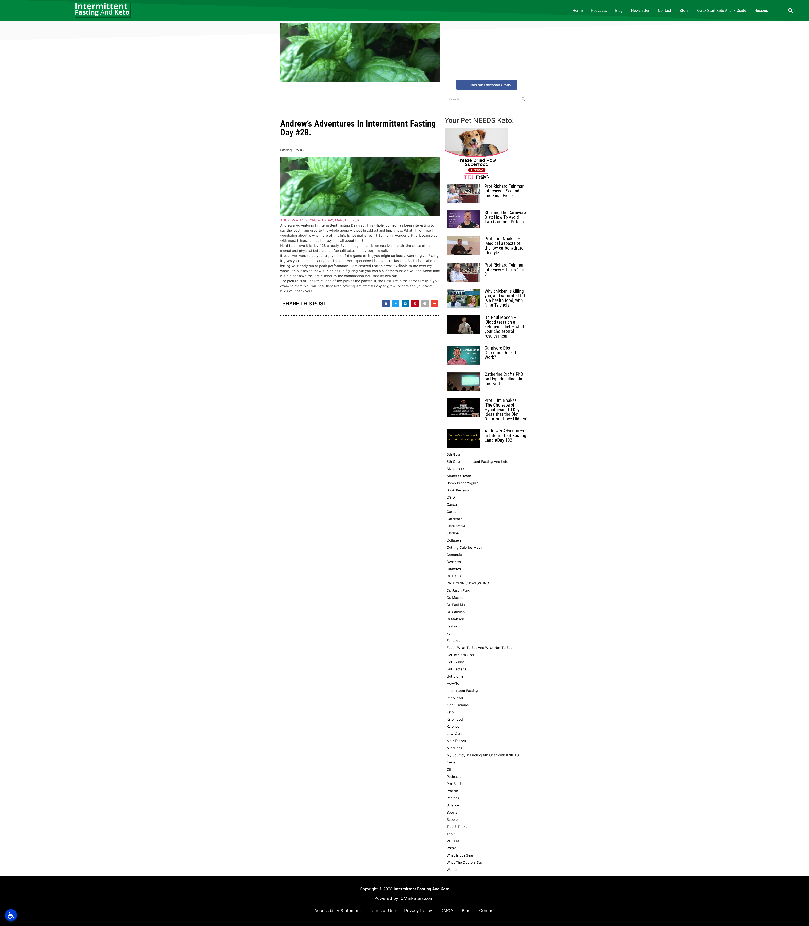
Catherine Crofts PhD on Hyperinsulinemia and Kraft (504, 379)
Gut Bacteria (456, 669)
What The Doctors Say (465, 862)
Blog (619, 10)
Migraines (454, 748)
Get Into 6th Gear (460, 655)
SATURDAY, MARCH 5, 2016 (338, 220)
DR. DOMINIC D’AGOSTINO (468, 583)
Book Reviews (458, 490)
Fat (449, 633)
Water (451, 848)
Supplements (457, 819)
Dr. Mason (455, 597)
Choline (453, 533)
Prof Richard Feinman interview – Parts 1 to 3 (505, 269)
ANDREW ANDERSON (297, 220)
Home (577, 10)
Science (453, 805)
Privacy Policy (418, 910)
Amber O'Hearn (459, 476)
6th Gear (454, 454)
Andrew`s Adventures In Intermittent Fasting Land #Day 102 (505, 435)
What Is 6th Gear (460, 855)
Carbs (451, 512)
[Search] (523, 99)
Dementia (454, 554)
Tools (451, 834)
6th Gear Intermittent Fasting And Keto (477, 461)
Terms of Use (383, 910)
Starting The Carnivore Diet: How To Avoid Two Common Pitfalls (505, 217)
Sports (452, 812)
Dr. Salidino (456, 612)
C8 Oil (452, 497)
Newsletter (640, 10)
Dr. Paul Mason (458, 605)
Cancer (452, 504)
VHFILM (453, 841)
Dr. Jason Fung (458, 590)
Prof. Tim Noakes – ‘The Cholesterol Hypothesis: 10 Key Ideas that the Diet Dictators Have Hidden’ (506, 410)
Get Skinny (455, 662)
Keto (450, 712)
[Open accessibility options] (11, 915)
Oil (449, 769)
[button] (790, 10)
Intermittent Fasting (462, 690)
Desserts (454, 562)
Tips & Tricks (457, 827)
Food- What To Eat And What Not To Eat (479, 648)
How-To (453, 683)
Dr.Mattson (455, 619)
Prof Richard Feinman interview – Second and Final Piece (505, 191)
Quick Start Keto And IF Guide (721, 10)
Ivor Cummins (458, 705)
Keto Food (455, 719)
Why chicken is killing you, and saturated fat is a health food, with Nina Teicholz (505, 298)
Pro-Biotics (455, 784)
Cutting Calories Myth (464, 547)
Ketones (453, 726)
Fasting (452, 626)
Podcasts (599, 10)
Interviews (455, 698)
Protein (452, 791)
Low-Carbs (455, 733)
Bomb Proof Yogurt (462, 483)
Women (452, 869)
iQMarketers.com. (417, 898)
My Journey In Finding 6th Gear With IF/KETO (483, 755)
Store (684, 10)
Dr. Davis (454, 576)
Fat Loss (453, 640)
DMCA (447, 910)
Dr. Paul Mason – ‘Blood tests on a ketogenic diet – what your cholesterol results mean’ (504, 327)
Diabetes (454, 569)
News (451, 762)
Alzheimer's (456, 469)
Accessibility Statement (337, 910)
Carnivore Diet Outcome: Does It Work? (500, 352)
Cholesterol (456, 526)
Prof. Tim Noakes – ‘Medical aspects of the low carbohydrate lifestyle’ (504, 245)
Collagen (454, 540)
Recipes (761, 10)
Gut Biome (455, 676)
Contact (664, 10)
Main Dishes (456, 741)
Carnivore (454, 519)
